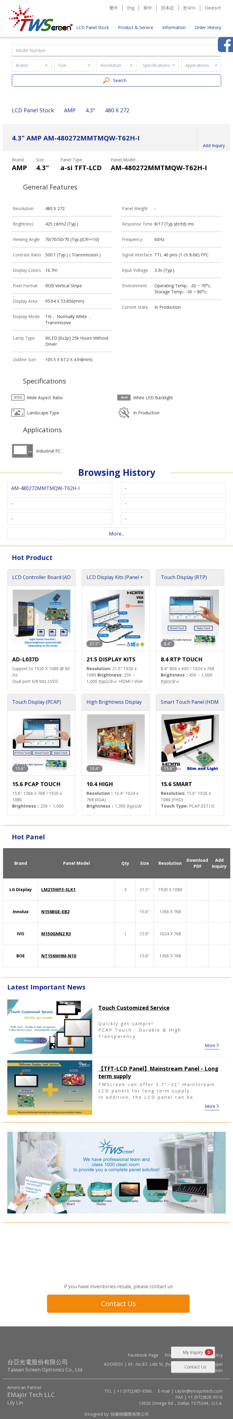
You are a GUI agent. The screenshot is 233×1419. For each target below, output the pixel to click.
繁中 (114, 8)
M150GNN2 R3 (56, 934)
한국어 (189, 8)
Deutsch (213, 8)
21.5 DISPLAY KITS (110, 659)
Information (174, 27)
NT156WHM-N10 (58, 956)
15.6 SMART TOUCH (176, 784)
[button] (32, 65)
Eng (130, 8)
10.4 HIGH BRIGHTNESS (104, 784)
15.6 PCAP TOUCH (36, 784)
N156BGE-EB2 (55, 911)
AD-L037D (25, 659)
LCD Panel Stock (92, 27)
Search (120, 80)
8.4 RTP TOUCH (181, 659)
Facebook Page (143, 1355)
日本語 (167, 8)
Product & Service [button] (135, 27)
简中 (148, 8)
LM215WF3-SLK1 (58, 889)
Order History (208, 27)
